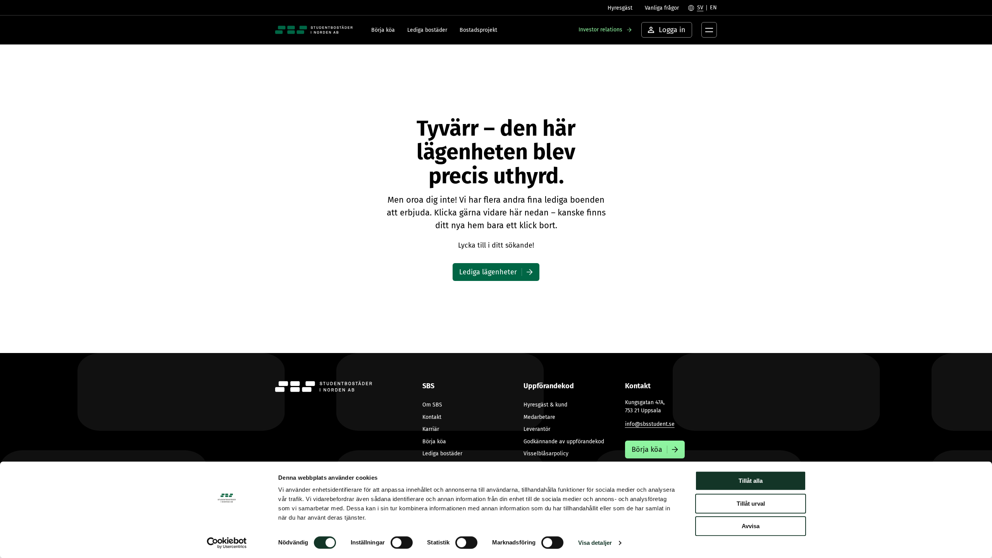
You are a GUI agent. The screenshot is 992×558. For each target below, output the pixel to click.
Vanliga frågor (662, 8)
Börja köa (383, 30)
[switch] (402, 542)
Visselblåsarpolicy (546, 453)
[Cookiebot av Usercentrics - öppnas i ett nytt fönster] (227, 543)
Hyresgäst (620, 8)
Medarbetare (539, 417)
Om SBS (432, 404)
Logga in (672, 30)
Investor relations (600, 29)
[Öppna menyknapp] (709, 30)
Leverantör (537, 429)
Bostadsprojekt (478, 30)
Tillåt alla (751, 480)
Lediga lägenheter (488, 272)
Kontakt (431, 417)
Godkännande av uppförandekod (564, 441)
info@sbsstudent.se (650, 424)
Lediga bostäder (427, 30)
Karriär (430, 429)
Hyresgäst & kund (545, 404)
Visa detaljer (595, 542)
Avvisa (751, 526)
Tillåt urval (751, 503)
